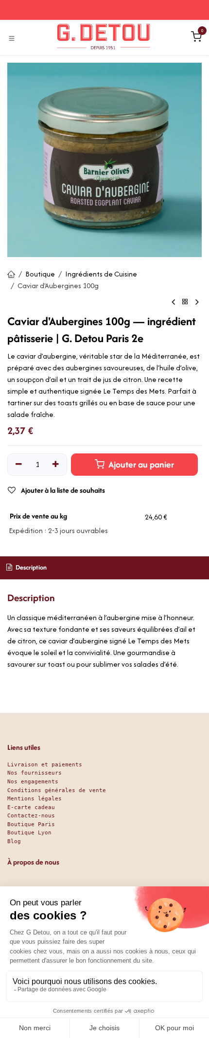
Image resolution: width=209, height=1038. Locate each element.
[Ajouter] (56, 464)
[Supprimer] (18, 464)
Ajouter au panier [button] (140, 464)
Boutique (40, 274)
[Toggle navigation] (11, 38)
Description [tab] (30, 567)
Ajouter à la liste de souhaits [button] (62, 490)
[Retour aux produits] (185, 302)
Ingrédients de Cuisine (101, 274)
